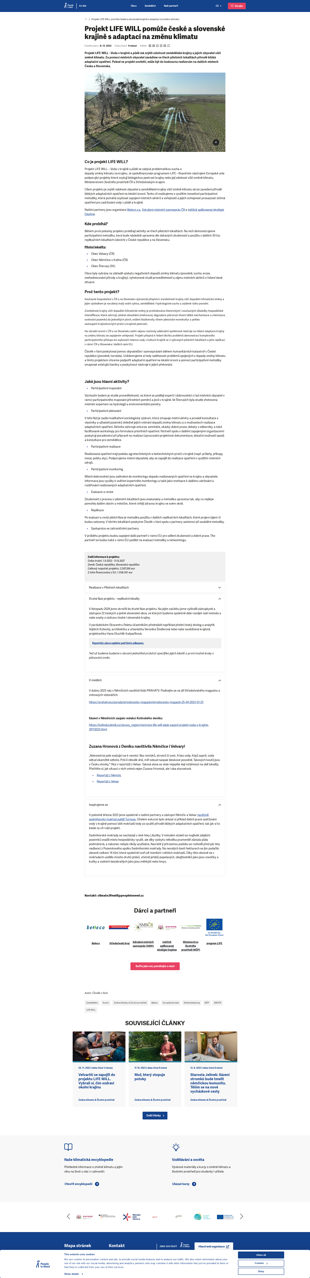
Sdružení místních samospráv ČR (163, 210)
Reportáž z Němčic (109, 775)
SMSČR (217, 1002)
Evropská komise (171, 1002)
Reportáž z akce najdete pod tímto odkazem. (118, 643)
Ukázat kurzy (180, 1184)
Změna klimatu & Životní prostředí (130, 1002)
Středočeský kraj (192, 1002)
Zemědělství (92, 1002)
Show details (71, 1273)
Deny (261, 1271)
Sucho (106, 1002)
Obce (134, 5)
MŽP (207, 1002)
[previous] (68, 1217)
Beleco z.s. (134, 210)
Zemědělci (150, 5)
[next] (242, 1217)
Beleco (154, 1002)
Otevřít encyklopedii (78, 1184)
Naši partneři (171, 5)
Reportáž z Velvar (108, 781)
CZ (217, 5)
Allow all (261, 1255)
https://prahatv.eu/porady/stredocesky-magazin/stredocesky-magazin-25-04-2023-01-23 (146, 702)
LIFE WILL (91, 1009)
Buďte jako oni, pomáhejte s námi (155, 966)
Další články (153, 1115)
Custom (259, 1263)
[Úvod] (86, 19)
